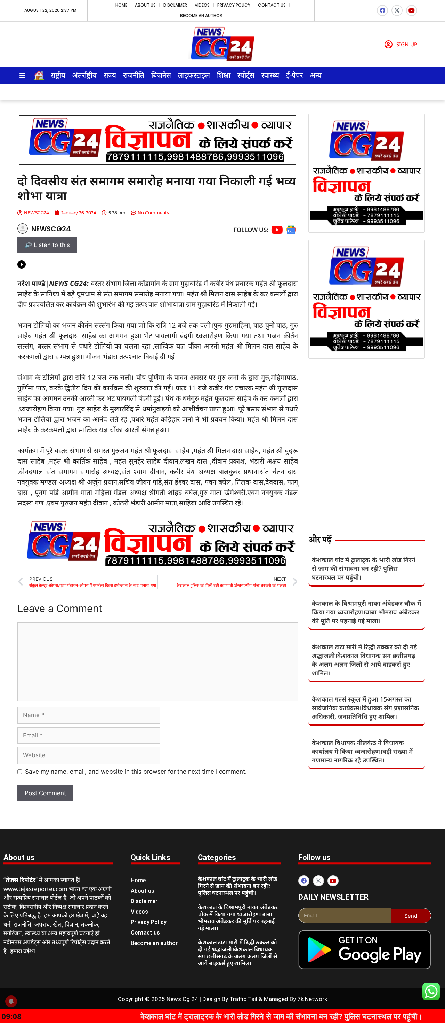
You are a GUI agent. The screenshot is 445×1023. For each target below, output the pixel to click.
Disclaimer (175, 5)
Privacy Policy (233, 5)
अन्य (316, 75)
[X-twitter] (397, 10)
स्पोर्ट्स (245, 75)
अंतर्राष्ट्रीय (84, 75)
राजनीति (133, 75)
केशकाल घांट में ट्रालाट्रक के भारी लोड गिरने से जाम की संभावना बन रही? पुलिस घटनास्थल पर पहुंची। (363, 568)
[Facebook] (382, 10)
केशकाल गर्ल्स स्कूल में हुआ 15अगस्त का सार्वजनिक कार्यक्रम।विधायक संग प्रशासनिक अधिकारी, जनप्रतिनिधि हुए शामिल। (365, 708)
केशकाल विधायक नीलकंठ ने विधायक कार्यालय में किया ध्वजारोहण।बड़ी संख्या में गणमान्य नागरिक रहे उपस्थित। (362, 751)
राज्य (110, 75)
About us (145, 5)
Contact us (272, 5)
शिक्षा (223, 75)
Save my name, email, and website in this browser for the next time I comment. (136, 771)
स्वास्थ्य (270, 75)
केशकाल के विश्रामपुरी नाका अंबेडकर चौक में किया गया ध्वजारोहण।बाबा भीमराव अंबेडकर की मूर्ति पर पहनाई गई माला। (366, 612)
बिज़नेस (161, 75)
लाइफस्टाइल (194, 75)
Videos (202, 5)
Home (121, 5)
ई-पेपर (294, 75)
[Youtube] (411, 10)
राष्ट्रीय (58, 75)
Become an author (201, 15)
